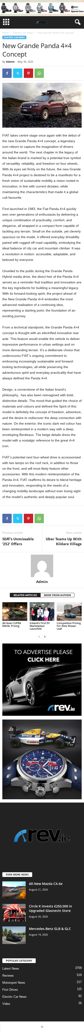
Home (5, 32)
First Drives (10, 989)
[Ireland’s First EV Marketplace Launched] (42, 611)
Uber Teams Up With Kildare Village (64, 541)
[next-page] (44, 636)
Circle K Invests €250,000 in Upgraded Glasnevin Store (50, 908)
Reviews (8, 975)
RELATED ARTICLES (25, 595)
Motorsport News (13, 982)
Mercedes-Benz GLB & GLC (50, 928)
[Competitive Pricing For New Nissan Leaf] (69, 611)
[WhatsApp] (39, 73)
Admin (10, 61)
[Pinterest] (28, 73)
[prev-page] (39, 636)
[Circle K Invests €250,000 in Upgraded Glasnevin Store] (14, 913)
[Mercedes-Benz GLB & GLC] (14, 935)
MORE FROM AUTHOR (57, 595)
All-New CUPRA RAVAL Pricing (11, 624)
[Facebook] (7, 73)
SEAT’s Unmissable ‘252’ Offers (18, 541)
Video (6, 1003)
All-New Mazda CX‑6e (46, 883)
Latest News (10, 968)
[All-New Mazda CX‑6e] (14, 890)
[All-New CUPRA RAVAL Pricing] (14, 611)
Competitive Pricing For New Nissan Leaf (69, 625)
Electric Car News (23, 32)
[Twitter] (17, 73)
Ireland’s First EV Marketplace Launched (40, 625)
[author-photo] (42, 566)
